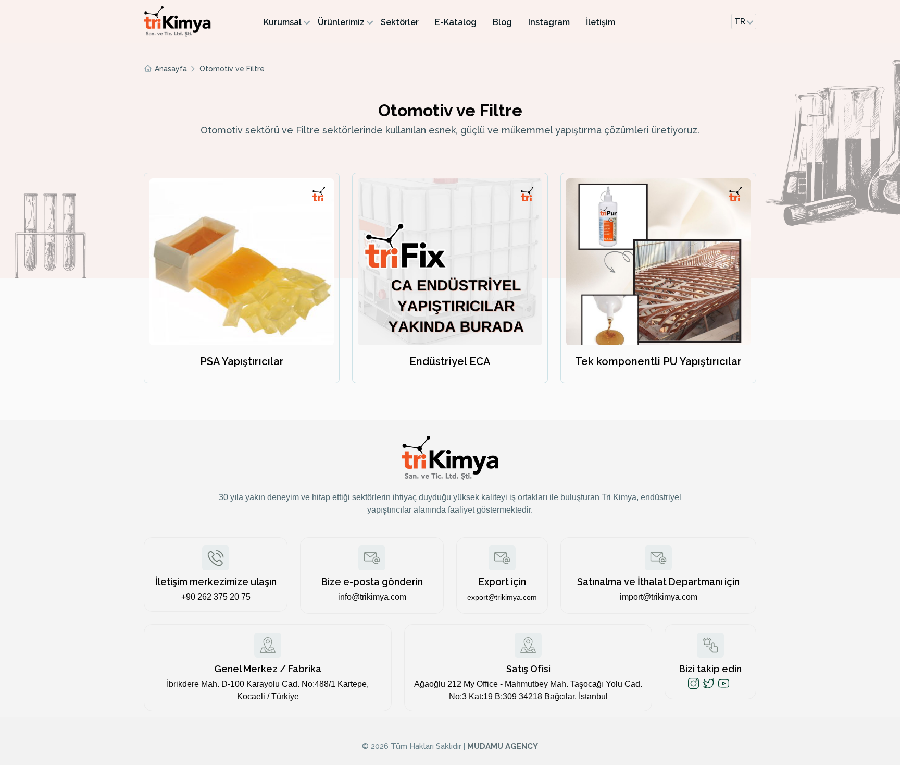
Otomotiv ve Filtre (232, 69)
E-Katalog (456, 22)
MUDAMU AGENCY (502, 746)
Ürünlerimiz (341, 22)
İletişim (600, 22)
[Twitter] (708, 683)
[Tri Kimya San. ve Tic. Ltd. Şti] (196, 21)
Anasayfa (171, 69)
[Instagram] (693, 683)
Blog (502, 22)
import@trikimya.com (658, 596)
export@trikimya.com (502, 597)
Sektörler (400, 22)
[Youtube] (723, 683)
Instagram (549, 22)
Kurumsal (283, 22)
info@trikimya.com (372, 596)
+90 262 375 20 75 (216, 596)
